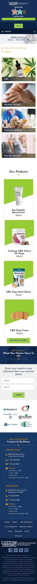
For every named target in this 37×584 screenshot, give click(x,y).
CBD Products (26, 522)
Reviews (18, 531)
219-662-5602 (15, 460)
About (15, 522)
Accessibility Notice (17, 580)
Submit (19, 395)
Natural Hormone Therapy (15, 48)
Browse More (18, 340)
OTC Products (11, 527)
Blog (27, 531)
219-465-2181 (14, 496)
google (16, 550)
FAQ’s (10, 531)
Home (7, 522)
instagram (26, 550)
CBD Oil (7, 52)
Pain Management (12, 156)
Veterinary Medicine (13, 130)
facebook (10, 550)
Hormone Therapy (12, 105)
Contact (18, 536)
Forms (18, 26)
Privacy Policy (30, 580)
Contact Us (6, 580)
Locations (18, 19)
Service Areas (26, 527)
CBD (6, 79)
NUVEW (5, 578)
